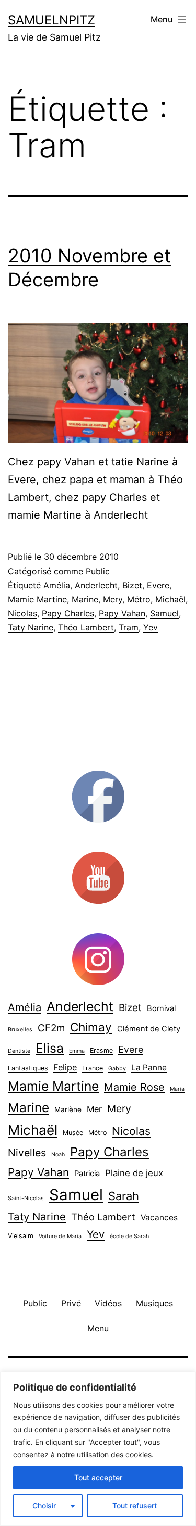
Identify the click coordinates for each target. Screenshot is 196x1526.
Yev (150, 627)
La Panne (149, 1068)
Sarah (123, 1196)
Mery (112, 599)
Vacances (159, 1217)
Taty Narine (30, 627)
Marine (85, 599)
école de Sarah (129, 1236)
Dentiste (19, 1051)
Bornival (161, 1008)
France (92, 1068)
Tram (129, 627)
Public (98, 571)
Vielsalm (20, 1236)
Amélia (56, 585)
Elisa (50, 1048)
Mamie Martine (37, 599)
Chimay (91, 1027)
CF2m (51, 1028)
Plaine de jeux (134, 1173)
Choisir (44, 1505)
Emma (77, 1051)
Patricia (87, 1173)
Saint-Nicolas (26, 1198)
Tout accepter (98, 1477)
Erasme (101, 1050)
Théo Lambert (86, 627)
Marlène (68, 1109)
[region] (98, 1449)
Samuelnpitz (51, 20)
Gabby (117, 1068)
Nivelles (27, 1152)
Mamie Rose (134, 1087)
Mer (94, 1109)
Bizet (132, 585)
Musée (73, 1133)
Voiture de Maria (60, 1236)
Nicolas (22, 613)
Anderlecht (96, 585)
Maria (177, 1089)
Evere (158, 585)
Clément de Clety (148, 1028)
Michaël (170, 599)
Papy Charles (68, 613)
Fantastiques (28, 1068)
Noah (58, 1154)
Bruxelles (20, 1029)
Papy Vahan (122, 613)
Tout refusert (134, 1505)
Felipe (65, 1067)
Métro (139, 599)
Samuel (164, 613)
